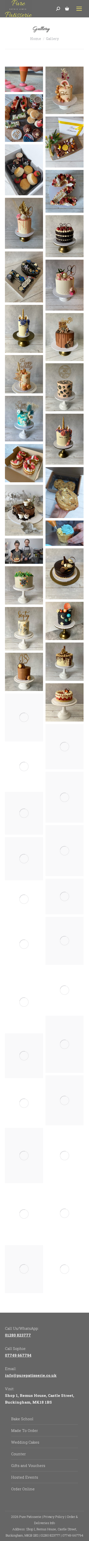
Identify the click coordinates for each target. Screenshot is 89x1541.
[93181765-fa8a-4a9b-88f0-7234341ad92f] (64, 492)
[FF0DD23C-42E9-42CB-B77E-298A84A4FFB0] (24, 419)
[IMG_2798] (24, 944)
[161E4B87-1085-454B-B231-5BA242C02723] (24, 766)
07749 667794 (18, 1355)
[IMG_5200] (64, 1155)
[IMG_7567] (24, 899)
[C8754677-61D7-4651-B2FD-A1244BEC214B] (64, 337)
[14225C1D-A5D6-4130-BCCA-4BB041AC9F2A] (24, 463)
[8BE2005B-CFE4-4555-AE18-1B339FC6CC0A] (24, 717)
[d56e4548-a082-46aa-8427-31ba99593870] (24, 169)
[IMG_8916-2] (64, 1044)
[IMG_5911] (64, 797)
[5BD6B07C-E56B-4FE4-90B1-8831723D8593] (64, 90)
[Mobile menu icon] (79, 9)
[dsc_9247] (64, 533)
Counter (18, 1453)
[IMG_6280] (24, 276)
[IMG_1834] (64, 573)
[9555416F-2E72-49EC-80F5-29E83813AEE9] (24, 1103)
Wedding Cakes (25, 1442)
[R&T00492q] (64, 1269)
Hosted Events (24, 1477)
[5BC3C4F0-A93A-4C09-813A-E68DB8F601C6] (64, 702)
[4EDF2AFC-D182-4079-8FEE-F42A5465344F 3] (24, 672)
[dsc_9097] (24, 79)
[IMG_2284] (24, 510)
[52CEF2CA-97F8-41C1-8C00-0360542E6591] (64, 746)
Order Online (23, 1488)
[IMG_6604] (24, 223)
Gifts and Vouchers (28, 1465)
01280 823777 (18, 1335)
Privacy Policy (54, 1516)
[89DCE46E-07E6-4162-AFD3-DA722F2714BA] (64, 191)
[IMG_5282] (24, 1214)
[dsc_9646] (24, 551)
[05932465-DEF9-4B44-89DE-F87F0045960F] (24, 374)
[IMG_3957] (64, 850)
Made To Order (24, 1430)
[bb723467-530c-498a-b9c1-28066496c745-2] (64, 896)
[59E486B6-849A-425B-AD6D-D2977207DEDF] (24, 585)
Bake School (22, 1418)
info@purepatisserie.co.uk (31, 1375)
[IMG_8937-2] (24, 1055)
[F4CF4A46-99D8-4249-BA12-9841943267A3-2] (24, 1155)
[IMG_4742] (64, 990)
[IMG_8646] (64, 1213)
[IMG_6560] (64, 236)
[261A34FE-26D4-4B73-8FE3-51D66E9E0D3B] (24, 628)
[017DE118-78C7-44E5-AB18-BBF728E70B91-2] (64, 941)
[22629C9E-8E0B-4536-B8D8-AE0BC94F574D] (64, 387)
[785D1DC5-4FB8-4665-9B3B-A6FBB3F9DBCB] (64, 621)
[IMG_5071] (24, 813)
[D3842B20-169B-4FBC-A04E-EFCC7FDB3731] (24, 329)
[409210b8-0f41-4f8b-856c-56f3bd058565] (64, 142)
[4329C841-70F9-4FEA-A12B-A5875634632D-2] (64, 1100)
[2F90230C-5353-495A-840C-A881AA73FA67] (24, 118)
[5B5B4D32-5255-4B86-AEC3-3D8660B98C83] (24, 1269)
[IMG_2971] (64, 439)
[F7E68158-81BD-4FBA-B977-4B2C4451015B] (24, 858)
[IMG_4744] (24, 1002)
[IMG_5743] (64, 285)
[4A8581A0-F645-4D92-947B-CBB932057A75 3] (64, 662)
